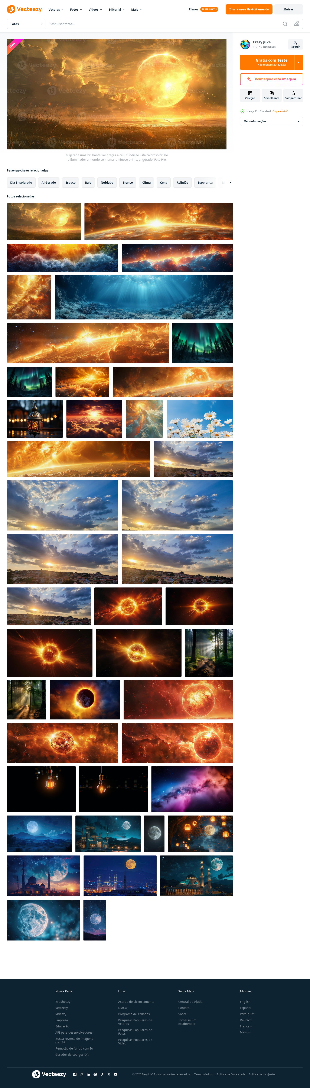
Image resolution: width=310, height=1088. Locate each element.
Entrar (288, 9)
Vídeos (93, 9)
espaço (70, 182)
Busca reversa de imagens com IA (74, 1040)
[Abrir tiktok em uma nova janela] (102, 1074)
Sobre (182, 1014)
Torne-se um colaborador (187, 1022)
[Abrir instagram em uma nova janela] (81, 1074)
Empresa (61, 1020)
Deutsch (246, 1020)
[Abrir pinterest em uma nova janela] (95, 1074)
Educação (62, 1026)
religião (182, 182)
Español (245, 1008)
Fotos (74, 9)
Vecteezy (61, 1008)
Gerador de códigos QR (72, 1055)
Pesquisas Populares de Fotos (135, 1032)
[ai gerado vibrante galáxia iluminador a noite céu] (192, 789)
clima (146, 182)
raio (88, 182)
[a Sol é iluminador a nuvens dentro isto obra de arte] (144, 419)
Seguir (295, 46)
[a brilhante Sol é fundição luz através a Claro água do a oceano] (144, 297)
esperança (205, 182)
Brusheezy (62, 1002)
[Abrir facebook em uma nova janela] (74, 1074)
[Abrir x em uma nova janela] (109, 1074)
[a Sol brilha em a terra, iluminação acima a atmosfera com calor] (78, 459)
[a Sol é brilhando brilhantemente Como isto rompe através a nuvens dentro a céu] (29, 297)
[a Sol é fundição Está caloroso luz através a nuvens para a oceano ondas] (62, 258)
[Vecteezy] (24, 9)
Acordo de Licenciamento (136, 1002)
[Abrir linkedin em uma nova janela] (88, 1074)
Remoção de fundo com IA (74, 1048)
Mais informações (255, 121)
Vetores (54, 9)
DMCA (122, 1008)
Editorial (115, 9)
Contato (183, 1008)
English (245, 1002)
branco (128, 182)
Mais (134, 9)
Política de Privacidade (231, 1074)
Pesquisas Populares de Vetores (135, 1022)
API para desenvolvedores (73, 1032)
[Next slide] (226, 182)
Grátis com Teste (272, 62)
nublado (107, 182)
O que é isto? (280, 111)
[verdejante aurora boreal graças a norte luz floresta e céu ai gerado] (202, 343)
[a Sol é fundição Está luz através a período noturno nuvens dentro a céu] (177, 258)
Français (246, 1026)
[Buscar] (285, 23)
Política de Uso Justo (262, 1074)
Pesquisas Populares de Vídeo (135, 1041)
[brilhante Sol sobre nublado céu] (82, 382)
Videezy (60, 1014)
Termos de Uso (203, 1074)
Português (247, 1014)
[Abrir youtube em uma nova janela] (115, 1074)
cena (163, 182)
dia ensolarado (21, 182)
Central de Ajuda (190, 1002)
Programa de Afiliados (134, 1014)
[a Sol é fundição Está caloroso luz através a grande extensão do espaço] (158, 221)
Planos (194, 9)
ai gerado (49, 182)
